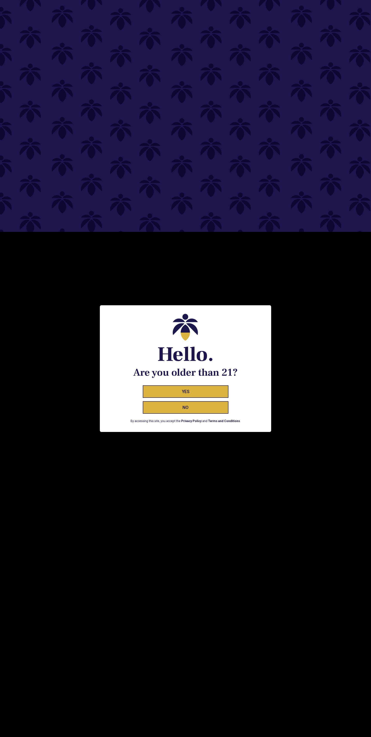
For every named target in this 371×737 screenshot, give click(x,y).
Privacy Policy (191, 421)
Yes (185, 391)
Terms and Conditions (224, 421)
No (185, 407)
